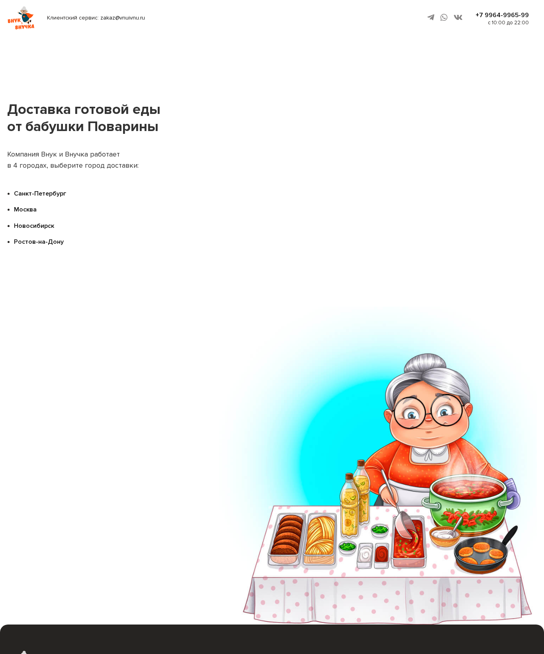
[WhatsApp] (444, 18)
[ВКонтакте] (458, 18)
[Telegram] (430, 18)
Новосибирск (34, 226)
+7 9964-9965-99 (502, 15)
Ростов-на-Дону (39, 242)
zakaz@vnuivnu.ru (122, 17)
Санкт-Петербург (40, 194)
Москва (25, 209)
